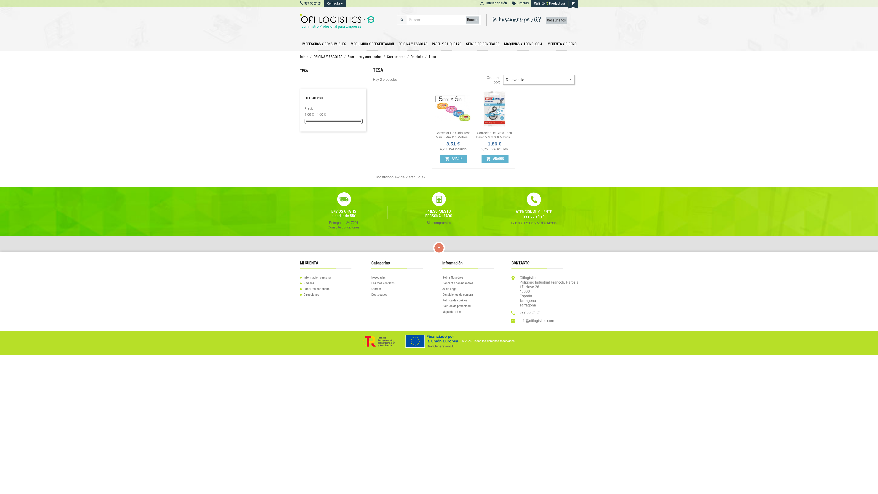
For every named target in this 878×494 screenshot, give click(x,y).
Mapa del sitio (451, 312)
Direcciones (309, 294)
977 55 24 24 (530, 312)
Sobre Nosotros (452, 277)
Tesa (304, 71)
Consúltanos (556, 20)
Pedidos (307, 283)
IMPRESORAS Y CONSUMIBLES (324, 44)
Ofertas (523, 3)
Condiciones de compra (457, 294)
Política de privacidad (456, 306)
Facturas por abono (314, 289)
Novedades (378, 277)
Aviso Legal (449, 289)
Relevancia (539, 80)
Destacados (379, 294)
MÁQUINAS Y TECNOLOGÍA (523, 44)
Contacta (333, 3)
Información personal (315, 277)
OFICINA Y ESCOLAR (413, 44)
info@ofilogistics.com (536, 321)
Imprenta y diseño (561, 44)
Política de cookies (454, 300)
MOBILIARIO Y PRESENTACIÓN (372, 44)
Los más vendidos (383, 283)
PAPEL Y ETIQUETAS (446, 44)
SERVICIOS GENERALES (483, 44)
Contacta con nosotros (457, 283)
